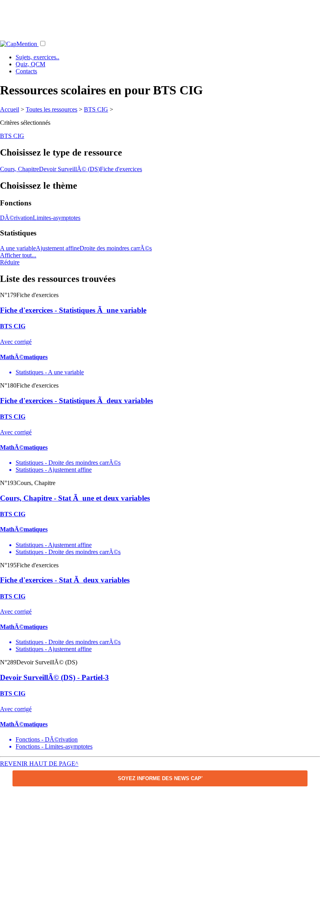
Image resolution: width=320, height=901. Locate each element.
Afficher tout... (18, 255)
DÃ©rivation (16, 217)
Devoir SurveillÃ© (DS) (69, 169)
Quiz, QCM (30, 64)
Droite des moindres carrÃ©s (116, 248)
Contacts (26, 71)
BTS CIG (96, 109)
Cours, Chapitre (19, 169)
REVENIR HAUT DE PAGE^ (39, 763)
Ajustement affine (58, 248)
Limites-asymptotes (56, 217)
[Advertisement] (160, 17)
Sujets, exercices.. (37, 57)
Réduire (10, 262)
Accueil (9, 109)
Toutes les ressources (51, 109)
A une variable (18, 248)
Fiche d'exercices (121, 169)
